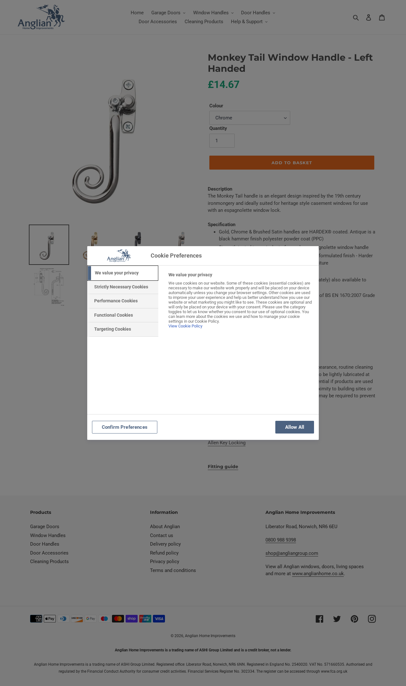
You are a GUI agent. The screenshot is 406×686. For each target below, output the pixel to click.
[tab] (123, 273)
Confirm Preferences (124, 427)
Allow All (294, 427)
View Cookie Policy (185, 326)
